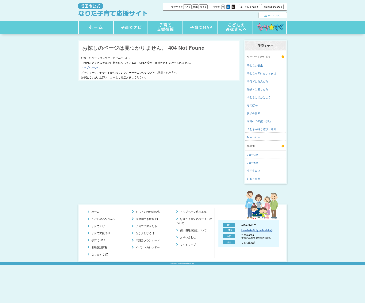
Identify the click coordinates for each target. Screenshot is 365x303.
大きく (203, 6)
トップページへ (90, 67)
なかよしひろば (145, 233)
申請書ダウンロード (148, 240)
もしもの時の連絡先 (148, 211)
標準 (195, 6)
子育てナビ (130, 27)
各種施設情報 (99, 247)
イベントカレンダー (148, 247)
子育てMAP (199, 27)
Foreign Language (272, 6)
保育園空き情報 (145, 219)
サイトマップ (274, 15)
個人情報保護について (193, 230)
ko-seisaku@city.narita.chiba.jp (257, 230)
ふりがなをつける (249, 6)
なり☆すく (269, 27)
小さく (187, 6)
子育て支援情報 (165, 27)
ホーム (95, 27)
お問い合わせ (188, 237)
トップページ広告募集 (193, 211)
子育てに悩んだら (146, 226)
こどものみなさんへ (234, 27)
